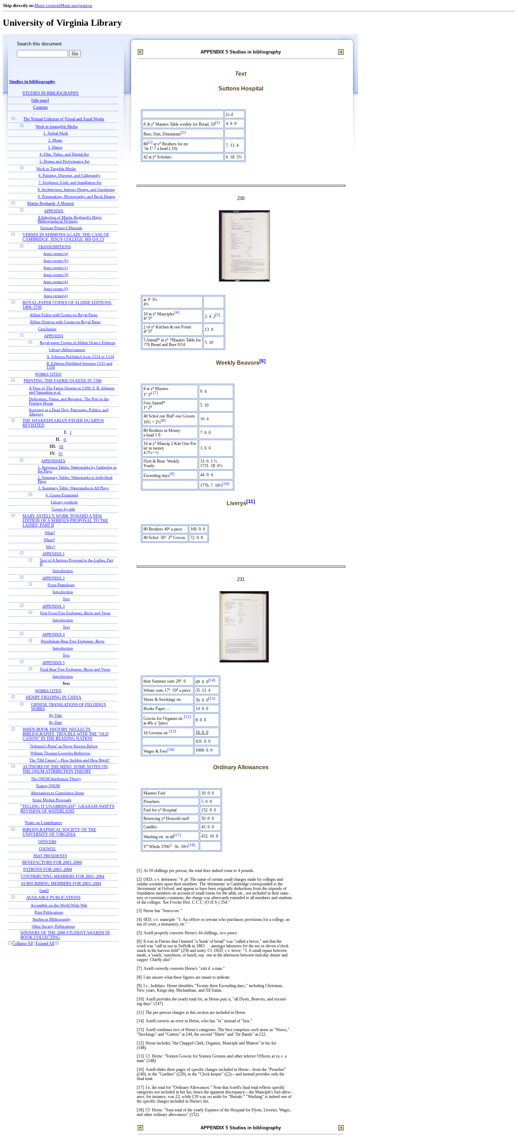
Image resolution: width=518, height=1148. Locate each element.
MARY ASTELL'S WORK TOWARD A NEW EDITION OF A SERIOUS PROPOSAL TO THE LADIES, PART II (65, 521)
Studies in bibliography (32, 81)
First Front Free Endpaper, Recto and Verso (75, 613)
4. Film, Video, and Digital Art (64, 154)
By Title (55, 715)
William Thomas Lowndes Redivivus (60, 753)
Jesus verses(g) (56, 296)
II (64, 440)
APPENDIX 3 (53, 606)
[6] (262, 361)
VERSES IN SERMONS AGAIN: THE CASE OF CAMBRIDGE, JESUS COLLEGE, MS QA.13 (66, 237)
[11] (250, 501)
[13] (172, 731)
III (61, 447)
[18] (191, 845)
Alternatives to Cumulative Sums (57, 793)
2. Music (55, 140)
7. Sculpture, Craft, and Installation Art (69, 182)
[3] (150, 142)
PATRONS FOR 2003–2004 (47, 869)
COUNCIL (47, 849)
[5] (217, 315)
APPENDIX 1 (53, 554)
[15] (211, 699)
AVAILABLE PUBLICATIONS (53, 898)
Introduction (63, 571)
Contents (40, 107)
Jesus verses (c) (55, 268)
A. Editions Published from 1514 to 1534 (80, 357)
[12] (187, 717)
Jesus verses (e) (55, 282)
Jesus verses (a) (55, 254)
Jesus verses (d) (55, 275)
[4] (176, 312)
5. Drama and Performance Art (64, 161)
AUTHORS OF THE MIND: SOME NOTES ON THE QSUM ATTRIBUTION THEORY (65, 769)
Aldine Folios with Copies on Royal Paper (64, 315)
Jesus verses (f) (56, 289)
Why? (50, 547)
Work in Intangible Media (57, 126)
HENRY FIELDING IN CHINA (53, 697)
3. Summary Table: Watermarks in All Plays (73, 488)
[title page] (40, 100)
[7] (155, 393)
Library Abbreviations (67, 350)
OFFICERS (47, 842)
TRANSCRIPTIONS (54, 247)
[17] (177, 835)
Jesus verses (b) (55, 261)
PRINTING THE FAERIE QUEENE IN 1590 (62, 381)
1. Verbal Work (55, 133)
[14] (211, 680)
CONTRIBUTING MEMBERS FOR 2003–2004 (62, 876)
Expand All (45, 943)
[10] (225, 484)
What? (50, 533)
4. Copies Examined (61, 495)
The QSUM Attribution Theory (56, 779)
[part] (44, 891)
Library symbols (64, 502)
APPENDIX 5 (53, 662)
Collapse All (22, 943)
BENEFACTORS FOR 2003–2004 (52, 862)
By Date (55, 722)
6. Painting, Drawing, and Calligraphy (69, 175)
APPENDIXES (53, 461)
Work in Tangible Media (56, 169)
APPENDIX (53, 211)
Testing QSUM (48, 786)
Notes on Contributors (43, 823)
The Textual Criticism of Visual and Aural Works (63, 119)
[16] (170, 750)
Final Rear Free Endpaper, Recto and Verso (75, 669)
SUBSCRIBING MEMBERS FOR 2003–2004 (61, 884)
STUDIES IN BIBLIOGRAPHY (51, 93)
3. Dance (55, 147)
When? (49, 540)
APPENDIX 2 (53, 578)
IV (60, 454)
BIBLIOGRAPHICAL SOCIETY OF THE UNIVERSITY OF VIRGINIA (59, 832)
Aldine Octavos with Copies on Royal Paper (65, 322)
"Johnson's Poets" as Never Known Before (64, 746)
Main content (47, 5)
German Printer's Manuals (61, 228)
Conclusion (47, 329)
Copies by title (63, 509)
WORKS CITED (48, 374)
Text (66, 599)
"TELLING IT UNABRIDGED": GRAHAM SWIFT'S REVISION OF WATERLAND (67, 809)
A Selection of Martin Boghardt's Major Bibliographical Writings (70, 219)
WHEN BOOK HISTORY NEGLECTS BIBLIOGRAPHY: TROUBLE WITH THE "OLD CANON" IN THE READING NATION (66, 734)
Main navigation (76, 5)
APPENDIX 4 (53, 634)
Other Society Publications (53, 926)
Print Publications (49, 912)
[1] (217, 123)
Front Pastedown (61, 585)
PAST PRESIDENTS (50, 856)
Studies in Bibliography (51, 919)
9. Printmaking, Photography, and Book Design (76, 197)
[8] (163, 420)
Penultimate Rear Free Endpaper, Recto (73, 641)
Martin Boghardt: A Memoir (50, 203)
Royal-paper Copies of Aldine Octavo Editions (77, 343)
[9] (171, 474)
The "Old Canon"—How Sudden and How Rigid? (69, 760)
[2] (183, 132)
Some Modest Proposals (51, 800)
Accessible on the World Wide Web (59, 905)
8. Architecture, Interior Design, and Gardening (76, 190)
